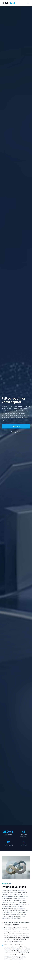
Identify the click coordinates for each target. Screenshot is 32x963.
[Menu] (28, 3)
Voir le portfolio (16, 432)
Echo (10, 3)
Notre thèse (16, 426)
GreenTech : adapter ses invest (11, 918)
